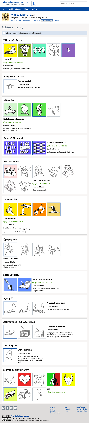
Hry (4, 9)
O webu (52, 407)
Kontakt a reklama (81, 411)
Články (52, 409)
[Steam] (3, 408)
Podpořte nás (80, 407)
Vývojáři (10, 9)
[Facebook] (7, 408)
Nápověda (67, 409)
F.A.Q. (66, 407)
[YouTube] (15, 408)
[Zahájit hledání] (85, 3)
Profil (13, 21)
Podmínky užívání (81, 409)
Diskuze (25, 9)
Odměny (67, 411)
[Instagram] (11, 408)
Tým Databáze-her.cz (20, 416)
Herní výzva (34, 9)
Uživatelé (18, 9)
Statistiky (53, 411)
